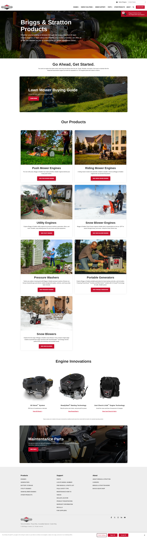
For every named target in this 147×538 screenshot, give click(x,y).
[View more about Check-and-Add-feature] (109, 386)
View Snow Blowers (46, 346)
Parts (110, 7)
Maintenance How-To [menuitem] (64, 491)
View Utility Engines (46, 233)
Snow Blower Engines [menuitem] (28, 491)
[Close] (144, 535)
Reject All (112, 535)
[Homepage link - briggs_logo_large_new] (26, 521)
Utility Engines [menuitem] (26, 488)
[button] (111, 517)
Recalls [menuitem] (60, 507)
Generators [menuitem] (25, 482)
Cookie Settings (102, 535)
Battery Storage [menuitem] (27, 485)
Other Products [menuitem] (26, 495)
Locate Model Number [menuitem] (64, 482)
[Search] (133, 7)
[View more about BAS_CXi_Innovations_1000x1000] (37, 386)
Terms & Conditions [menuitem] (25, 524)
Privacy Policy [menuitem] (34, 524)
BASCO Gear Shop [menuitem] (99, 488)
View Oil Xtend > (37, 411)
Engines (75, 7)
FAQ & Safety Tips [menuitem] (63, 488)
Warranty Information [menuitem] (65, 504)
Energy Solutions (86, 7)
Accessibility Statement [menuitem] (43, 524)
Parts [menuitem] (59, 479)
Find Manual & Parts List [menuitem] (65, 485)
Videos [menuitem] (59, 495)
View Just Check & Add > (109, 411)
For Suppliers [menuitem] (62, 510)
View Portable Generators (100, 289)
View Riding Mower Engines (100, 178)
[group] (38, 391)
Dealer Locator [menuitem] (62, 498)
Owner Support (100, 7)
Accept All (123, 535)
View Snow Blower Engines (100, 233)
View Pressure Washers (46, 289)
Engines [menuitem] (23, 479)
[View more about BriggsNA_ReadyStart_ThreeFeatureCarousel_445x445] (73, 386)
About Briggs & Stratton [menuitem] (101, 479)
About (128, 7)
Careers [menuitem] (96, 482)
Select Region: (123, 2)
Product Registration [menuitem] (64, 501)
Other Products (119, 7)
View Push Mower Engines (46, 178)
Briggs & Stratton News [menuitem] (101, 485)
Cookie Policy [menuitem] (53, 524)
